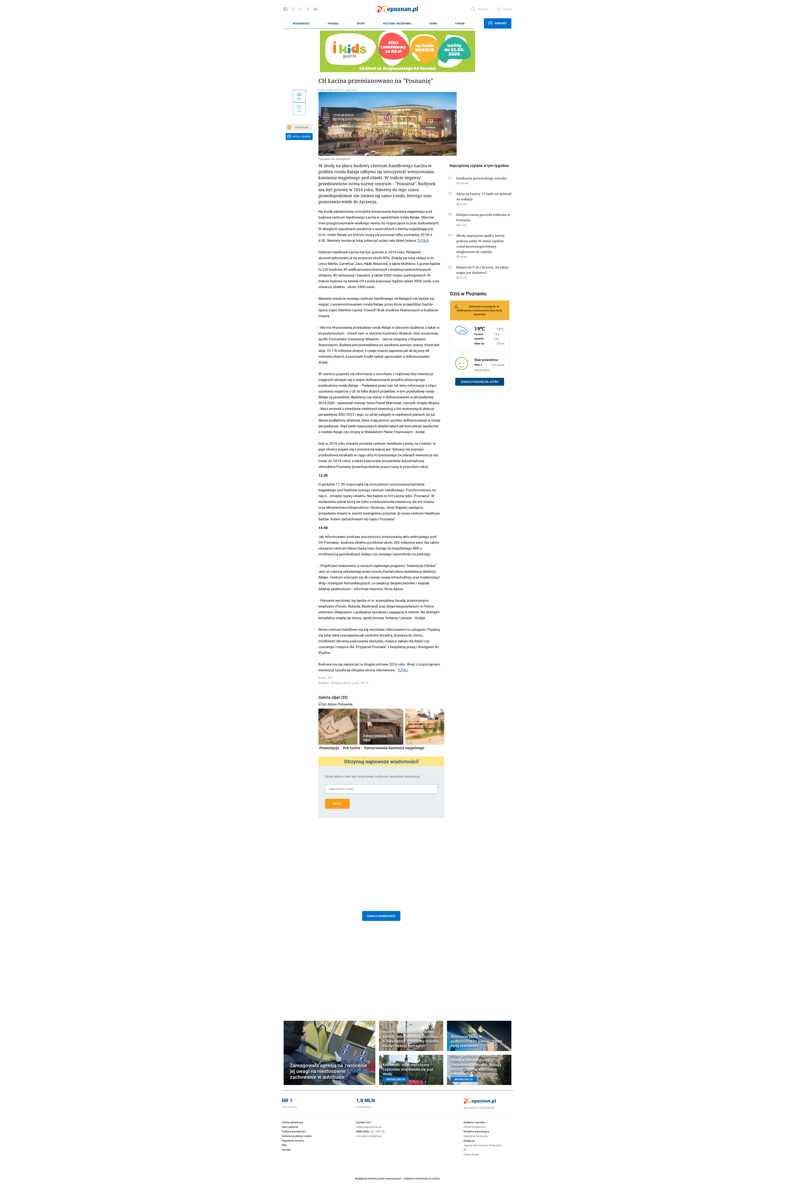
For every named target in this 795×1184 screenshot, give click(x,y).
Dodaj (337, 804)
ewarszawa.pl (393, 1178)
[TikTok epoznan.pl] (300, 9)
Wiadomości (301, 23)
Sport (361, 23)
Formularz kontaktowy (369, 1136)
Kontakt (501, 23)
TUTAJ (422, 240)
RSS (284, 1145)
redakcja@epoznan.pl (368, 1126)
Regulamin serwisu (293, 1140)
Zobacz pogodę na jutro (480, 382)
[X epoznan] (308, 9)
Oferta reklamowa (292, 1122)
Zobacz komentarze (381, 916)
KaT (330, 678)
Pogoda (333, 23)
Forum (459, 23)
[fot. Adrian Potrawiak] (381, 703)
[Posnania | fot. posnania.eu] (381, 124)
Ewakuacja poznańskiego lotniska (481, 178)
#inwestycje (329, 747)
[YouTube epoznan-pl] (315, 9)
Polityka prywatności (294, 1131)
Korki (433, 23)
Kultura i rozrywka (397, 23)
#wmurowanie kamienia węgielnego (394, 747)
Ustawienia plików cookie (297, 1136)
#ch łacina (351, 747)
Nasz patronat (290, 1126)
